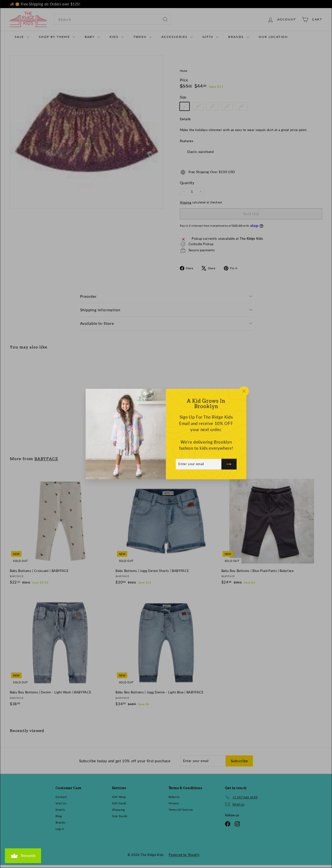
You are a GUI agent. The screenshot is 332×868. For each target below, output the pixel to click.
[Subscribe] (229, 464)
